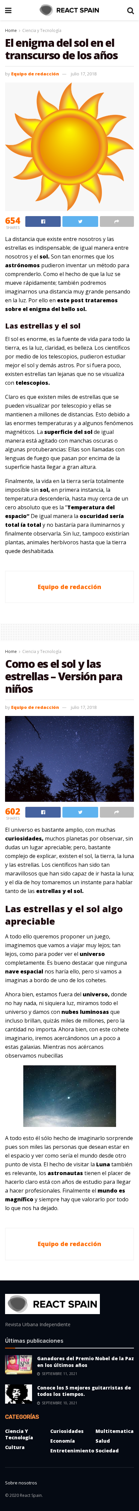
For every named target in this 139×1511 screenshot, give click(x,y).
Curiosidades (67, 1431)
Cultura (15, 1447)
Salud (102, 1441)
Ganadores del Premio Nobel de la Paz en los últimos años (85, 1361)
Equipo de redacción (35, 74)
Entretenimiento (72, 1450)
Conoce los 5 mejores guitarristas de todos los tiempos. (84, 1391)
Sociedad (107, 1450)
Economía (62, 1441)
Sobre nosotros (21, 1483)
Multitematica (114, 1431)
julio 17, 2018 (83, 74)
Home (11, 30)
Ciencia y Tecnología (41, 30)
